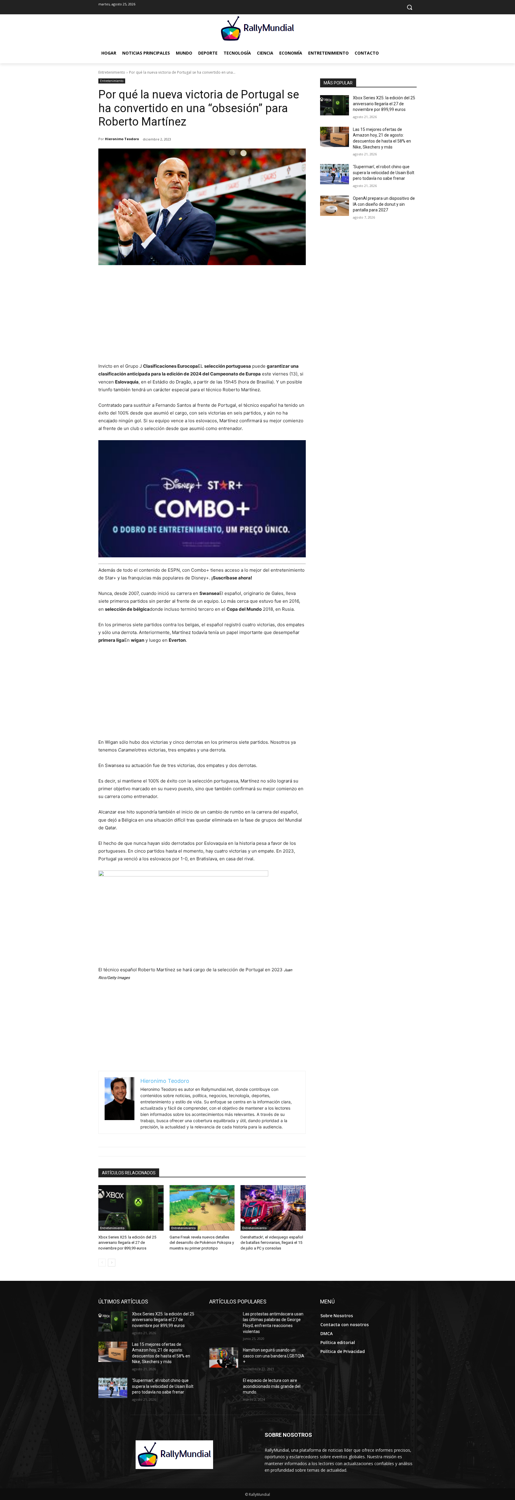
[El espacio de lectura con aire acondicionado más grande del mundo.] (223, 1388)
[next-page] (111, 1263)
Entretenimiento (111, 72)
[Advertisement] (202, 317)
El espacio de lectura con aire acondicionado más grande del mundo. (271, 1386)
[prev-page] (102, 1263)
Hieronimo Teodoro (122, 139)
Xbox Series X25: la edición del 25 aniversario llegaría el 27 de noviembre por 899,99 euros (127, 1242)
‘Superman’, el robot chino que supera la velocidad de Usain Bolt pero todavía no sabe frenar (383, 172)
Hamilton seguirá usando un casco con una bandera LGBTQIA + (273, 1356)
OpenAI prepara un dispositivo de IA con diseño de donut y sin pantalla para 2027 (384, 204)
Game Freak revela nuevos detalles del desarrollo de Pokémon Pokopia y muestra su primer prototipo (202, 1242)
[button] (409, 7)
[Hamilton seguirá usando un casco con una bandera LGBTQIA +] (223, 1357)
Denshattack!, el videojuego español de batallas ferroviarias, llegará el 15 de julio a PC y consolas (272, 1242)
